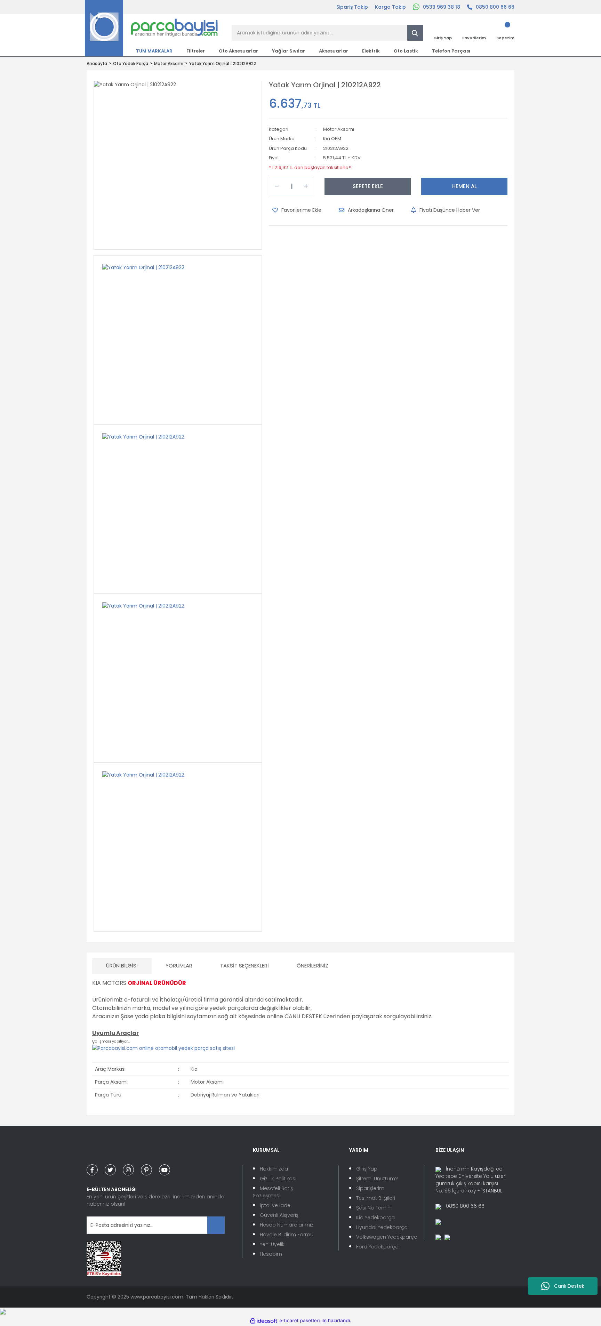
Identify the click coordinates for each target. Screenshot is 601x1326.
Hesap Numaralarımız (286, 1224)
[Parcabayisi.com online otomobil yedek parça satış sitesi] (163, 1048)
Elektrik (371, 51)
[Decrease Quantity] (277, 186)
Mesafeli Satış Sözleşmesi (273, 1192)
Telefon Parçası (451, 51)
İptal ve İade (275, 1205)
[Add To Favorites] (297, 210)
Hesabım (271, 1254)
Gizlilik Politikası (278, 1178)
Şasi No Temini (374, 1207)
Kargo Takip (390, 6)
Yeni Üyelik (272, 1244)
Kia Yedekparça (375, 1217)
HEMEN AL (464, 186)
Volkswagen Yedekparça (386, 1236)
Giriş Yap (366, 1168)
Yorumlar (179, 965)
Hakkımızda (274, 1168)
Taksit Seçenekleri (244, 965)
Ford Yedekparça (377, 1246)
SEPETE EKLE (368, 186)
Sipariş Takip (352, 6)
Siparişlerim (370, 1188)
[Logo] (151, 27)
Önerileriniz (312, 965)
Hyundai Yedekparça (382, 1227)
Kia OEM (332, 138)
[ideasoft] (264, 1320)
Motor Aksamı (338, 129)
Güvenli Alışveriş (279, 1215)
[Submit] (216, 1225)
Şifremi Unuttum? (377, 1178)
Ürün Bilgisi (122, 965)
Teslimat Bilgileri (375, 1198)
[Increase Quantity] (306, 186)
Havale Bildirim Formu (286, 1234)
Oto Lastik (406, 51)
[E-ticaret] (299, 1320)
